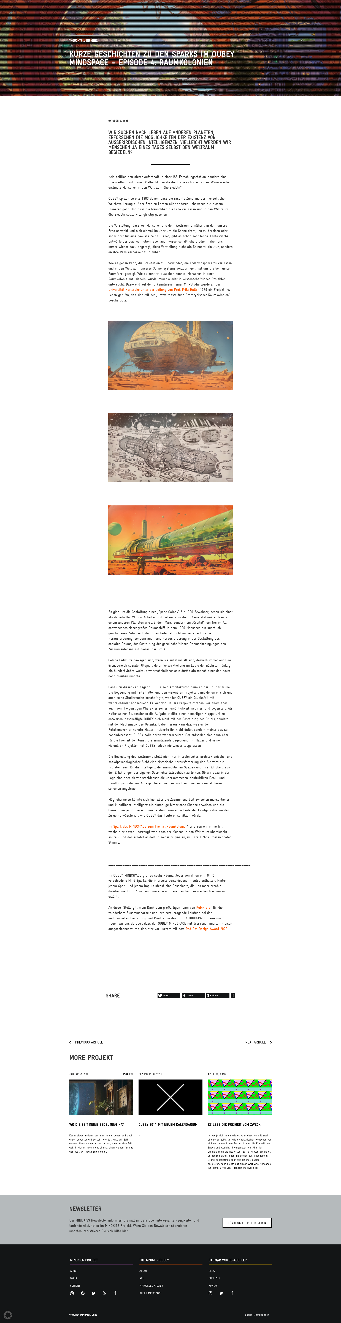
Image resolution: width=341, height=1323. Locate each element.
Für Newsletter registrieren (247, 1223)
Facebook (116, 1293)
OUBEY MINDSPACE (150, 1293)
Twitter (94, 1293)
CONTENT (75, 1285)
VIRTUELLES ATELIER (151, 1285)
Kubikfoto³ (204, 907)
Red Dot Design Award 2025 (206, 929)
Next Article (255, 1042)
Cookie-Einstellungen (257, 1314)
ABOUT (74, 1270)
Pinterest (83, 1293)
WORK (73, 1278)
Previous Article (89, 1042)
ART (141, 1278)
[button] (169, 995)
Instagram (72, 1293)
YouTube (105, 1293)
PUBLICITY (214, 1278)
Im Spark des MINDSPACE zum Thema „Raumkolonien (147, 826)
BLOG (212, 1270)
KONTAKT (213, 1285)
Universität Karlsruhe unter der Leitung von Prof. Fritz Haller (153, 289)
